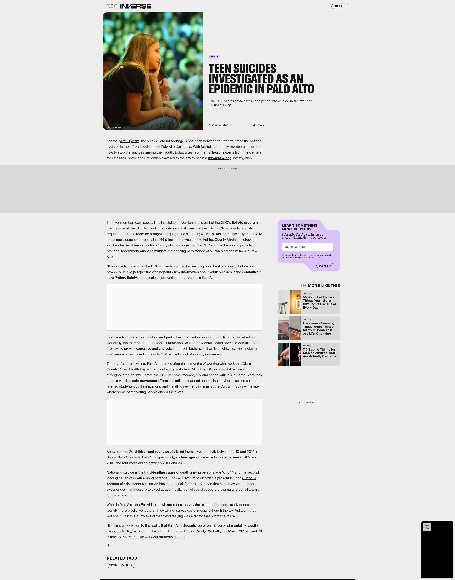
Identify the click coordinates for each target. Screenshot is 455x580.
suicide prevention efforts (148, 380)
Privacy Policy (314, 257)
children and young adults (154, 451)
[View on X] (184, 307)
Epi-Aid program (245, 222)
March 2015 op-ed (242, 531)
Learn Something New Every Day (299, 226)
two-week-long (220, 158)
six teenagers (186, 457)
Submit (323, 265)
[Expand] (425, 524)
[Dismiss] (449, 524)
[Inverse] (135, 6)
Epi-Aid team (174, 337)
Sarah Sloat (222, 124)
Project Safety (126, 277)
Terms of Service (294, 257)
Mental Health (119, 565)
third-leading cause (159, 472)
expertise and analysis (154, 348)
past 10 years (129, 141)
